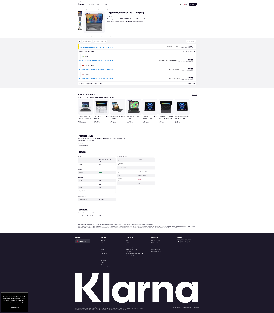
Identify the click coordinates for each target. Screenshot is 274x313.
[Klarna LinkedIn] (182, 241)
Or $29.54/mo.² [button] (146, 122)
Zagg (100, 164)
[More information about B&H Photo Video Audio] (79, 65)
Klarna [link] (79, 9)
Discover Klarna (91, 4)
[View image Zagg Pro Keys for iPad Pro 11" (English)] (80, 13)
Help (106, 4)
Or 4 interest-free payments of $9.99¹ (186, 47)
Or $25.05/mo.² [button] (162, 122)
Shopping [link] (84, 9)
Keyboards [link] (108, 9)
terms (85, 224)
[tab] (80, 36)
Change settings (14, 307)
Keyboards (142, 19)
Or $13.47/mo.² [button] (178, 122)
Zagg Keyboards (83, 145)
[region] (14, 302)
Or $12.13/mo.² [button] (113, 122)
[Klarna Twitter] (186, 241)
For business (87, 1)
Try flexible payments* (138, 21)
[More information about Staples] (79, 74)
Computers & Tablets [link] (93, 9)
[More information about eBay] (79, 56)
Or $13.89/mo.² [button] (130, 122)
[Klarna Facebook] (178, 241)
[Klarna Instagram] (189, 241)
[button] (185, 4)
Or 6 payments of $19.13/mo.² (187, 79)
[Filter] (79, 41)
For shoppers (80, 1)
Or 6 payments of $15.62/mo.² (187, 70)
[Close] (26, 294)
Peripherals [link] (102, 9)
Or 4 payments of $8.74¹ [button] (83, 122)
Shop (98, 4)
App (102, 4)
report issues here (107, 215)
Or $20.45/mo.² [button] (97, 122)
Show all (194, 95)
